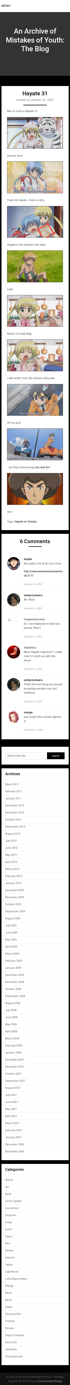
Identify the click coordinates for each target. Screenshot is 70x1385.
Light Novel (11, 1271)
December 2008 (14, 974)
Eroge (8, 1222)
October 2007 (13, 1073)
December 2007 (14, 1059)
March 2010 (12, 869)
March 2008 (12, 1038)
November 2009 (14, 897)
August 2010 (12, 833)
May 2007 (11, 1109)
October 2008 (13, 989)
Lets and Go (41, 467)
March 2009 (12, 953)
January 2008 (13, 1052)
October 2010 (13, 819)
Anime (9, 1179)
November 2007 (14, 1066)
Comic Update (13, 1201)
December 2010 (14, 805)
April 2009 (11, 946)
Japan (9, 1264)
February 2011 (13, 791)
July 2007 (11, 1094)
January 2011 (13, 798)
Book (8, 1194)
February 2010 (13, 876)
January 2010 (13, 883)
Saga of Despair (14, 1335)
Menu (6, 6)
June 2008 (11, 1017)
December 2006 (14, 1144)
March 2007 (12, 1123)
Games (9, 1250)
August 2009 (12, 918)
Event (8, 1229)
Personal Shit (13, 1314)
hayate (28, 559)
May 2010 (11, 854)
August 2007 (12, 1087)
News (8, 1299)
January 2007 (13, 1137)
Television (11, 1349)
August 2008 (12, 1003)
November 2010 (14, 812)
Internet (10, 1257)
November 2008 (14, 981)
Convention (12, 1208)
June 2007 (11, 1102)
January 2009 (13, 967)
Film (7, 1243)
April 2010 (11, 861)
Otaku (8, 1306)
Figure (9, 1236)
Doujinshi (10, 1215)
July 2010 (11, 840)
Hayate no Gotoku (26, 521)
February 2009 (13, 960)
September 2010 (15, 826)
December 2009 (14, 890)
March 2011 (12, 784)
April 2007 (11, 1116)
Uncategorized (14, 1356)
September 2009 (15, 911)
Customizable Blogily (50, 1381)
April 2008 (11, 1031)
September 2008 (15, 996)
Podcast (10, 1321)
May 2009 (11, 939)
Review (9, 1328)
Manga (9, 1285)
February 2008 (13, 1045)
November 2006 (14, 1151)
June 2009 (11, 932)
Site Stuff (11, 1342)
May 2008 (11, 1024)
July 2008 (11, 1010)
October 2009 (13, 904)
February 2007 (13, 1130)
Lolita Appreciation (16, 1278)
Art (7, 1186)
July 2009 (11, 925)
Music (8, 1292)
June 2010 (11, 847)
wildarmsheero (33, 595)
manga (28, 712)
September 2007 (15, 1080)
